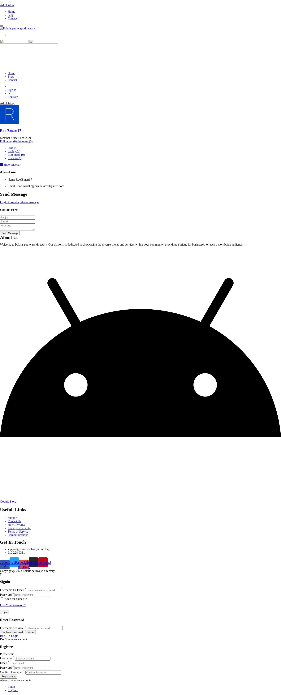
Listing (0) (14, 151)
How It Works (16, 524)
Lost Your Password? (13, 605)
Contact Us (14, 521)
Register (13, 96)
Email (11, 186)
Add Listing (7, 5)
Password (6, 594)
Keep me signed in (15, 598)
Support (12, 517)
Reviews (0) (15, 158)
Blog (11, 15)
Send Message (10, 233)
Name (11, 179)
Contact (12, 18)
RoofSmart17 (10, 131)
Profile (12, 147)
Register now (9, 676)
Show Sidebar (11, 164)
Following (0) (8, 141)
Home (11, 11)
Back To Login (9, 635)
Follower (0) (24, 141)
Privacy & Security (19, 528)
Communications (18, 535)
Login (11, 686)
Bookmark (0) (16, 154)
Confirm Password (11, 672)
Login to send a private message (19, 202)
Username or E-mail (12, 628)
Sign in (12, 90)
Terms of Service (18, 531)
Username (6, 658)
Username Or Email (12, 590)
